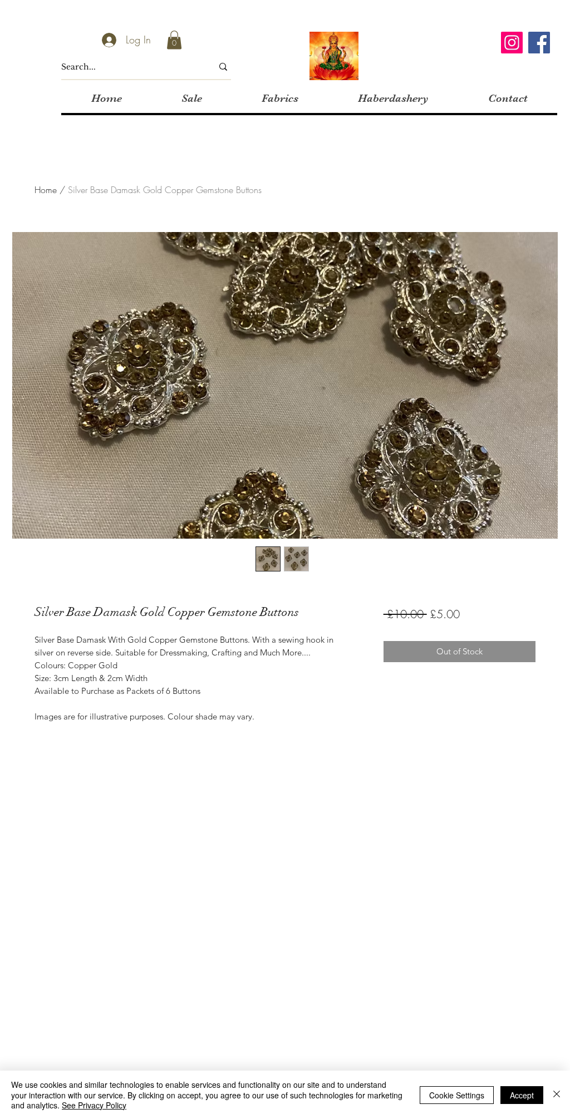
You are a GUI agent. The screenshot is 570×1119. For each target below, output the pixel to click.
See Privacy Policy (94, 1105)
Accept (522, 1095)
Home (46, 190)
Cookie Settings (456, 1095)
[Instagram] (512, 42)
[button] (174, 40)
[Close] (556, 1094)
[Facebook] (539, 42)
